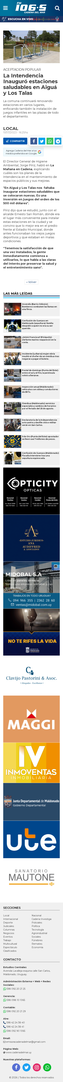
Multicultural (10, 943)
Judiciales (8, 926)
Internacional (10, 919)
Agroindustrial (39, 933)
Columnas (9, 929)
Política (36, 926)
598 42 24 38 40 (15, 1022)
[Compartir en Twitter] (41, 141)
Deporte (8, 922)
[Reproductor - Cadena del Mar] (31, 19)
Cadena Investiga (41, 919)
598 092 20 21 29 (16, 1011)
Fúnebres (37, 940)
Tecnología (38, 929)
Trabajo (7, 940)
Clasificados (9, 950)
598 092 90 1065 (15, 1030)
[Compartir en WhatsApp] (50, 141)
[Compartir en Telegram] (58, 141)
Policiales (37, 922)
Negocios (8, 933)
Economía (37, 947)
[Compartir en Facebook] (33, 141)
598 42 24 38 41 (15, 1026)
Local (6, 915)
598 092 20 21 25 (15, 988)
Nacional (36, 915)
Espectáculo (10, 947)
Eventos (8, 936)
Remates (37, 943)
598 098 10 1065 (15, 1000)
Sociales (36, 936)
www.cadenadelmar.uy (18, 1052)
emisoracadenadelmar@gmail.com (26, 1041)
